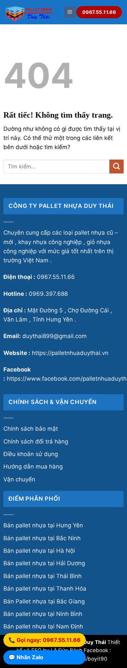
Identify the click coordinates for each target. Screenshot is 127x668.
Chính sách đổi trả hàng (35, 441)
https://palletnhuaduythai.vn (70, 353)
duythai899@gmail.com (54, 336)
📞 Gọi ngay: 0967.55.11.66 (44, 640)
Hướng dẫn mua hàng (33, 466)
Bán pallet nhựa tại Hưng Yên (43, 525)
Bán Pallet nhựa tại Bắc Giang (44, 601)
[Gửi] (116, 167)
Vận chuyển (19, 479)
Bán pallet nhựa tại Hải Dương (44, 563)
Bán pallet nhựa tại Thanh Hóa (44, 588)
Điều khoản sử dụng (30, 454)
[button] (70, 12)
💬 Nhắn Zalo (25, 657)
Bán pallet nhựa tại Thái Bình (42, 576)
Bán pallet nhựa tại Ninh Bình (42, 614)
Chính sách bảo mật (30, 428)
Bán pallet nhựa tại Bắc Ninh (42, 538)
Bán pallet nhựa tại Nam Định (43, 626)
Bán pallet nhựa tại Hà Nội (39, 550)
